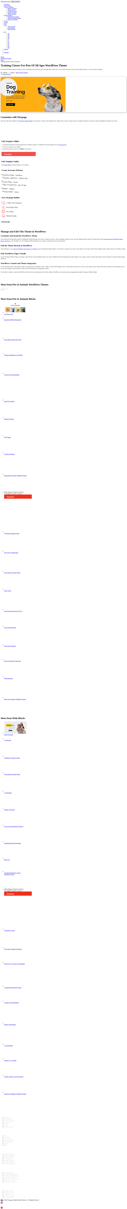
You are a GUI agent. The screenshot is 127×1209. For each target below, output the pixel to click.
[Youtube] (2, 1203)
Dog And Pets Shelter (10, 627)
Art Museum (7, 740)
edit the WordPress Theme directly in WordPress (26, 249)
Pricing (6, 21)
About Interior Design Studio (12, 774)
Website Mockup (8, 1197)
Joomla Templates (12, 12)
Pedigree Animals (9, 419)
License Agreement (9, 1120)
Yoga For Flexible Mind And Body (13, 826)
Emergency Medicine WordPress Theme (15, 1094)
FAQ (5, 1136)
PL (8, 43)
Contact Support (12, 29)
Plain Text (7, 860)
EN (9, 33)
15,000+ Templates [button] (8, 7)
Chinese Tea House (9, 809)
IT (8, 40)
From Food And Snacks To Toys (13, 611)
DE (9, 35)
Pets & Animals (23, 72)
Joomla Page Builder (13, 19)
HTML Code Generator (10, 1182)
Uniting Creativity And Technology (13, 1076)
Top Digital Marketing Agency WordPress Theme (12, 873)
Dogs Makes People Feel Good (12, 339)
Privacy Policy (8, 1119)
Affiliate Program (9, 1140)
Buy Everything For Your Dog (12, 661)
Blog (5, 23)
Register (6, 52)
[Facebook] (2, 1201)
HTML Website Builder (13, 16)
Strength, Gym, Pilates (10, 1060)
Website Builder (8, 1172)
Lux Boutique (8, 793)
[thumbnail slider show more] (1, 290)
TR (8, 46)
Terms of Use (7, 1117)
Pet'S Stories (7, 437)
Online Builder (7, 165)
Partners (6, 1123)
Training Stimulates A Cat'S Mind (13, 355)
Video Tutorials (11, 26)
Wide (17, 72)
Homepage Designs (9, 1195)
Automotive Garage (9, 930)
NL (9, 37)
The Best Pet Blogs (9, 454)
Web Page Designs (9, 1192)
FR (8, 38)
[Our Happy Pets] (15, 312)
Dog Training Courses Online (12, 572)
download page (62, 144)
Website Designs (12, 10)
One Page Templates (9, 1163)
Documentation (11, 28)
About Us (7, 1122)
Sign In (6, 49)
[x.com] (2, 1205)
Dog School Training (10, 646)
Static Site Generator (9, 1180)
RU (9, 47)
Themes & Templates (10, 1150)
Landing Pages (8, 1194)
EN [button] (5, 32)
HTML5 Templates (9, 1162)
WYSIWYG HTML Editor (11, 1178)
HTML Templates (12, 14)
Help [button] (5, 25)
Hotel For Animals (9, 401)
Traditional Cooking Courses (12, 758)
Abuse (6, 1125)
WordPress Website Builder (14, 18)
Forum (6, 1143)
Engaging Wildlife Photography (12, 320)
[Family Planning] (15, 733)
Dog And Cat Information (11, 552)
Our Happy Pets (8, 314)
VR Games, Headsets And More (13, 949)
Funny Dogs (7, 591)
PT (8, 44)
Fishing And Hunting (10, 1024)
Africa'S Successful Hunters (11, 375)
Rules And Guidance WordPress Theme (15, 699)
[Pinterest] (2, 1208)
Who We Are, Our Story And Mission (14, 964)
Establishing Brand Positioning (12, 843)
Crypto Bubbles (8, 1045)
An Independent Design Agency (13, 987)
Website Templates (12, 8)
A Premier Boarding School (11, 533)
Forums (6, 22)
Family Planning (8, 734)
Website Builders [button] (8, 15)
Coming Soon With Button (11, 1002)
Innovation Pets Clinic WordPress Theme (15, 475)
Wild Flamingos (8, 678)
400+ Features (7, 5)
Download (6, 4)
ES (8, 41)
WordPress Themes (12, 11)
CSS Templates (8, 1159)
